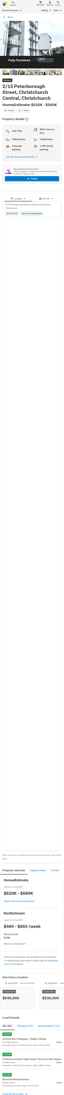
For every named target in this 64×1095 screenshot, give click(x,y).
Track (34, 178)
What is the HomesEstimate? (19, 901)
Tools (56, 10)
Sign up (50, 5)
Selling (45, 10)
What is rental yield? (15, 943)
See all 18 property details (20, 156)
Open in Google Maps (31, 213)
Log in (57, 5)
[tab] (18, 198)
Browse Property (10, 10)
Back (10, 16)
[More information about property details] (27, 119)
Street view (12, 213)
